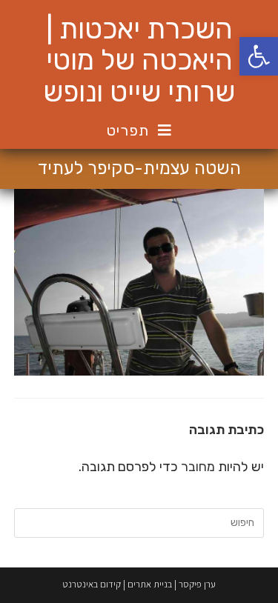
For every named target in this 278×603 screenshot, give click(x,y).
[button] (258, 56)
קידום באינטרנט (91, 584)
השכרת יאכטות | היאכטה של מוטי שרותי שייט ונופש (139, 60)
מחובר (198, 467)
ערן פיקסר (197, 584)
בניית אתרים (150, 584)
